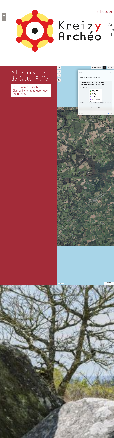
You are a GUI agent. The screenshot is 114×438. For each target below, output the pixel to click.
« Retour (105, 11)
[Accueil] (59, 33)
